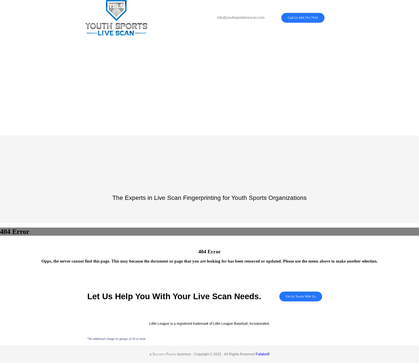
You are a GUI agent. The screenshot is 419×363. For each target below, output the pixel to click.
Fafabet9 (263, 354)
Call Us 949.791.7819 (303, 17)
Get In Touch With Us (301, 296)
